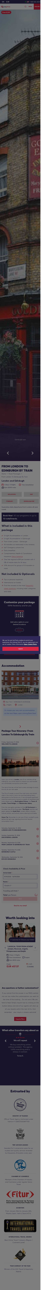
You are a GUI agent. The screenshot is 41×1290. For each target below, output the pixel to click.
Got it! (21, 649)
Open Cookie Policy (30, 644)
